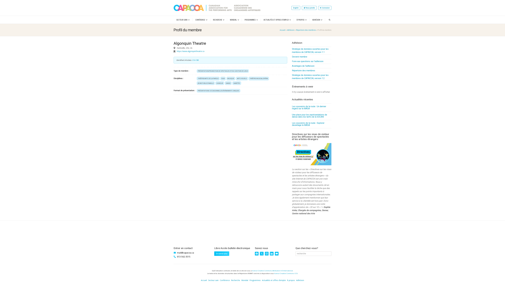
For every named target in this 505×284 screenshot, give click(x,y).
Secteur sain (181, 20)
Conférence (200, 20)
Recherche (217, 20)
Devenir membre (299, 56)
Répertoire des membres (306, 30)
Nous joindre (310, 8)
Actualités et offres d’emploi (276, 20)
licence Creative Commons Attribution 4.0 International (272, 271)
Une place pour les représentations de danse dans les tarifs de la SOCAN (309, 115)
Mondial (233, 20)
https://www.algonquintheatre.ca (190, 51)
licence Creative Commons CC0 (285, 273)
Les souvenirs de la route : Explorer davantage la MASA (308, 124)
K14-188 (196, 60)
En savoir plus (221, 254)
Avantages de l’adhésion (303, 66)
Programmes (250, 20)
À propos (300, 20)
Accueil (282, 30)
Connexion (326, 8)
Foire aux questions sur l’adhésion (307, 61)
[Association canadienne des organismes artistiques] (217, 8)
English (296, 8)
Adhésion (316, 20)
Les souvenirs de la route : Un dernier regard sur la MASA (309, 107)
